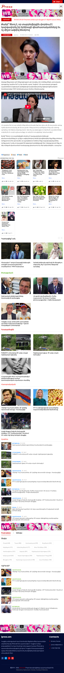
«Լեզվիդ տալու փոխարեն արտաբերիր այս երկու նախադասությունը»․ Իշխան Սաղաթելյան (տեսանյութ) (15, 323)
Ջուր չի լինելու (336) (40, 547)
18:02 (24, 461)
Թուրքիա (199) (7, 559)
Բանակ (14, 507)
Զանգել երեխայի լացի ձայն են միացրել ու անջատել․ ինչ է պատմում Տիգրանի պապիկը (15, 265)
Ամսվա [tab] (19, 533)
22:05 (23, 443)
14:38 (25, 498)
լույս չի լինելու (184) (45, 559)
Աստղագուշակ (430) (32, 543)
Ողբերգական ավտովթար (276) (41, 551)
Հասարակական (8, 384)
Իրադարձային (7, 329)
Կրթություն (7, 35)
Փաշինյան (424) (47, 543)
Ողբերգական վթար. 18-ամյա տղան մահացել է (45, 354)
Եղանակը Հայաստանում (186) (25, 559)
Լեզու (58, 1)
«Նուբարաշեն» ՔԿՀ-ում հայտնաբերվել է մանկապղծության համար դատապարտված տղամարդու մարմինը (15, 378)
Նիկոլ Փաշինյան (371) (23, 547)
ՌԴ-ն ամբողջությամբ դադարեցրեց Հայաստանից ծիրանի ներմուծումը (45, 409)
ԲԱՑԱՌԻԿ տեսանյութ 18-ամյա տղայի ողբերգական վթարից (14, 354)
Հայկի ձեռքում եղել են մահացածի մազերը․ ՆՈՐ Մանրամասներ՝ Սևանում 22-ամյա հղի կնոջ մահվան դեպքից (15, 433)
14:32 (25, 516)
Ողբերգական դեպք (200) (44, 555)
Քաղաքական (7, 273)
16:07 (25, 470)
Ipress (16, 35)
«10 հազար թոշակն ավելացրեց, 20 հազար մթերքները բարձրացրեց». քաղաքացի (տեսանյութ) (35, 519)
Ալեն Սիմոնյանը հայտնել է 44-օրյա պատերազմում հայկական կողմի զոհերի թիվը (35, 509)
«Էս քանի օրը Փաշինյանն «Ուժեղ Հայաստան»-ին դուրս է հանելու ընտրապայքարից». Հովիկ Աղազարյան (47, 298)
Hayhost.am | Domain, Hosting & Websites (35, 670)
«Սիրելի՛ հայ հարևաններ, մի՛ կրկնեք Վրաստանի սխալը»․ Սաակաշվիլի (14, 409)
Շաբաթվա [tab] (6, 533)
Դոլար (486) (17, 543)
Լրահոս (4, 439)
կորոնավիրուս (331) (9, 551)
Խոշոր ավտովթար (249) (25, 555)
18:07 (24, 452)
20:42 (20, 507)
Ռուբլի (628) (6, 543)
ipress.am (22, 668)
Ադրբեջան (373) (8, 547)
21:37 (25, 480)
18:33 (23, 489)
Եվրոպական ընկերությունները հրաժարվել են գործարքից (12, 297)
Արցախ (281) (23, 551)
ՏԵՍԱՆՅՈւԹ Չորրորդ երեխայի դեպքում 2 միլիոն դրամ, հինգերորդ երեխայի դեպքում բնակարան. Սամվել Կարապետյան (34, 609)
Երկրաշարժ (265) (8, 555)
